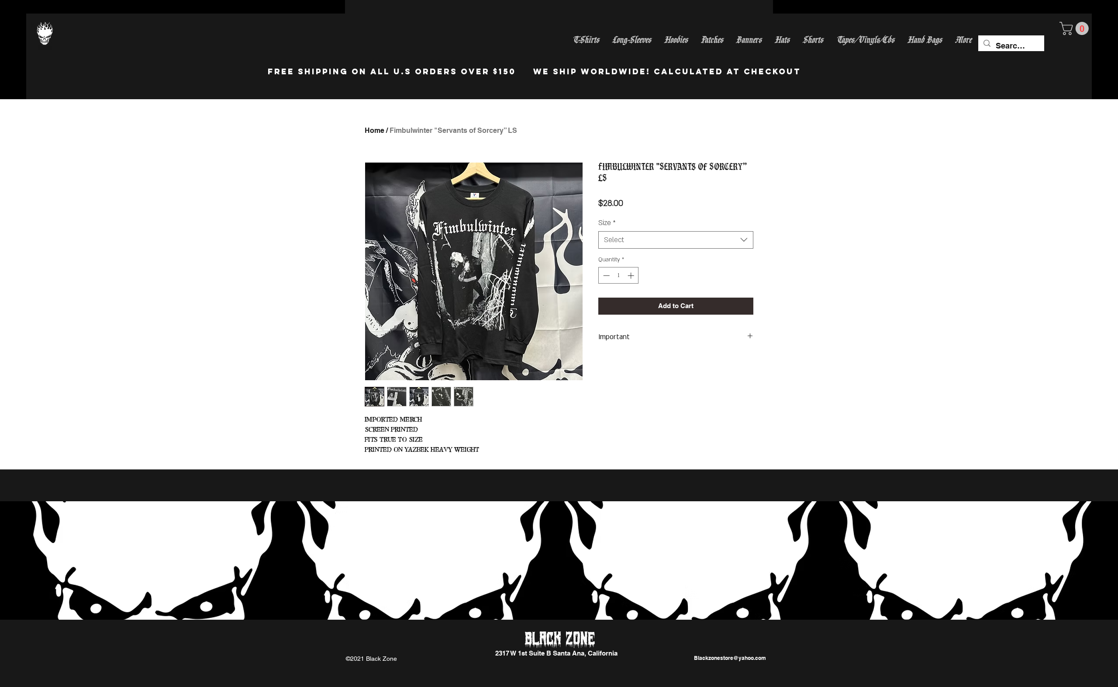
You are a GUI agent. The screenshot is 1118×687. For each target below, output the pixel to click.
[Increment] (632, 275)
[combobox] (675, 240)
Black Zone (560, 639)
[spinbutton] (618, 275)
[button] (1075, 28)
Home (374, 130)
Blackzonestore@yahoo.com (730, 658)
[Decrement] (605, 275)
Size (607, 223)
